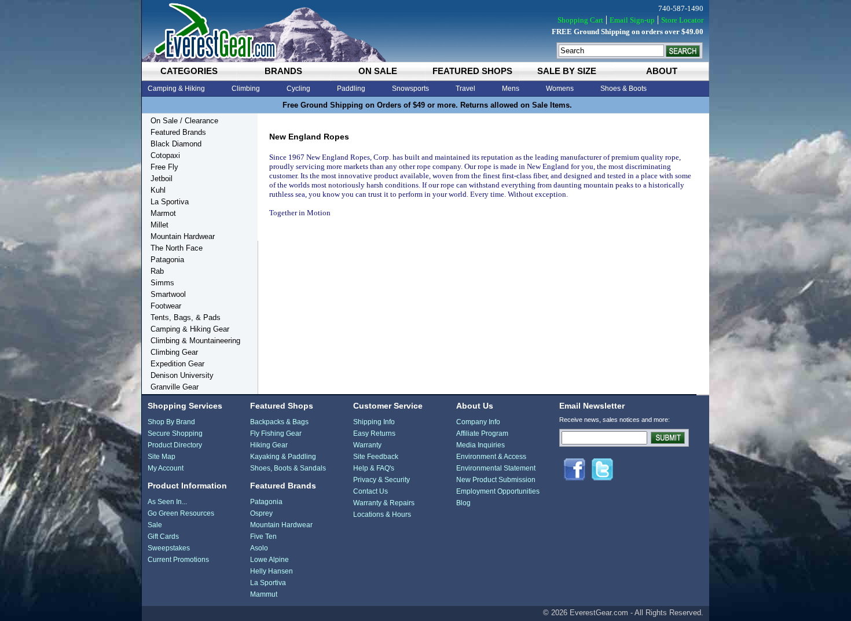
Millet (159, 225)
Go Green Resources (181, 513)
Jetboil (162, 178)
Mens (510, 88)
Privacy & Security (381, 480)
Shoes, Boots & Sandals (288, 468)
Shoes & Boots (623, 88)
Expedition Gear (177, 363)
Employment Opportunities (498, 491)
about (661, 71)
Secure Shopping (175, 433)
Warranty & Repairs (384, 503)
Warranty (367, 445)
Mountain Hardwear (183, 236)
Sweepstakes (169, 548)
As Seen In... (167, 502)
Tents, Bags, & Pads (186, 317)
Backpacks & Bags (279, 422)
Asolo (259, 548)
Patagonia (167, 259)
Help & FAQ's (373, 468)
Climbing (246, 88)
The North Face (177, 248)
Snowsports (410, 88)
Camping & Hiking (176, 88)
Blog (463, 503)
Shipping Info (374, 422)
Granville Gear (175, 387)
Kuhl (158, 190)
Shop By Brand (171, 422)
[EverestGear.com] (425, 31)
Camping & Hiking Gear (190, 329)
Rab (157, 271)
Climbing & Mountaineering (195, 340)
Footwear (166, 306)
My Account (166, 468)
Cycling (298, 88)
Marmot (163, 213)
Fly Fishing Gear (276, 433)
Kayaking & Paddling (283, 457)
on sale (377, 71)
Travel (465, 88)
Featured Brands (178, 132)
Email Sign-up (632, 20)
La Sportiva (170, 201)
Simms (162, 282)
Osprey (261, 513)
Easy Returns (374, 433)
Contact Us (370, 491)
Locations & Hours (382, 514)
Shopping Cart (580, 20)
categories (189, 71)
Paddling (351, 88)
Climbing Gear (174, 352)
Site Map (161, 457)
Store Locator (682, 20)
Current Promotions (178, 560)
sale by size (566, 71)
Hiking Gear (269, 445)
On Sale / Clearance (184, 120)
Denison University (182, 375)
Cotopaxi (165, 155)
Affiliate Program (482, 433)
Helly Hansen (271, 571)
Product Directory (175, 445)
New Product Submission (495, 480)
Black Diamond (176, 143)
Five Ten (263, 536)
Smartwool (168, 294)
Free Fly (164, 167)
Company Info (478, 422)
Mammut (263, 594)
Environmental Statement (495, 468)
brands (283, 71)
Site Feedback (375, 457)
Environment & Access (491, 457)
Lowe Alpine (269, 560)
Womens (560, 88)
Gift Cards (163, 536)
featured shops (472, 71)
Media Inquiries (480, 445)
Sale (155, 525)
